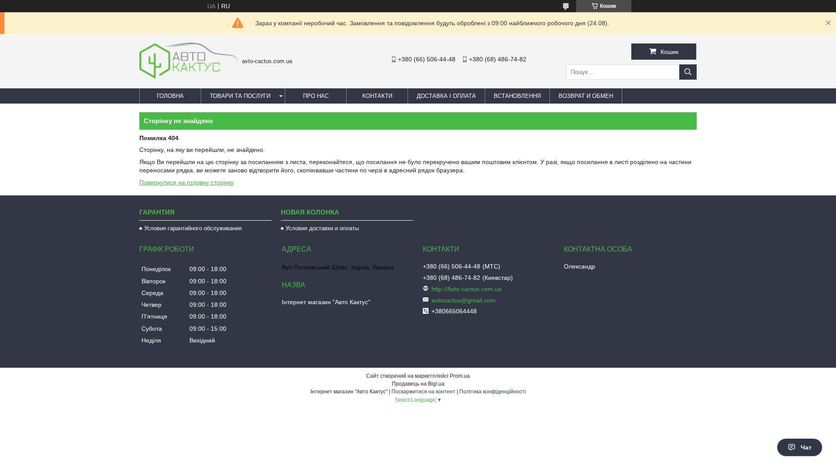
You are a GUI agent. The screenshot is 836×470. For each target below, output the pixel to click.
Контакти (377, 96)
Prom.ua (460, 376)
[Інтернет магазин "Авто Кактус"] (188, 76)
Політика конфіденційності (492, 392)
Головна (170, 96)
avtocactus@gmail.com (463, 300)
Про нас (316, 96)
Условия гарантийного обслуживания (193, 228)
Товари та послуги (240, 96)
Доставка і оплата (446, 96)
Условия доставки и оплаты (322, 228)
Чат (806, 447)
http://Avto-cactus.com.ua (466, 288)
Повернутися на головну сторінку (186, 182)
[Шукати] (688, 72)
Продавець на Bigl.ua (418, 384)
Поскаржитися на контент (423, 392)
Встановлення (517, 96)
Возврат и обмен (586, 96)
